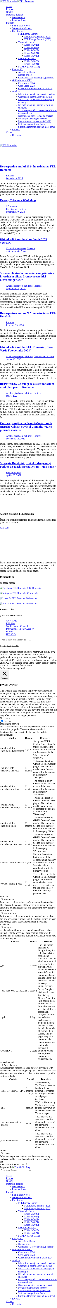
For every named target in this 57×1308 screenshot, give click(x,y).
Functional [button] (5, 896)
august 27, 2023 (13, 359)
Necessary (9, 721)
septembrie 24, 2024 (16, 288)
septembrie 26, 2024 (16, 251)
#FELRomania (33, 588)
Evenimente (11, 209)
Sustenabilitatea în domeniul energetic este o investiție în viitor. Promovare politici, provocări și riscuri (27, 276)
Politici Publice (13, 472)
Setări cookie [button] (6, 668)
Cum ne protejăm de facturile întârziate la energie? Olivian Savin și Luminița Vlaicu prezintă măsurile (26, 427)
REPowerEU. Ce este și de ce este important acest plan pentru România (27, 385)
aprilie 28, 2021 (13, 475)
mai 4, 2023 (11, 395)
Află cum (4, 527)
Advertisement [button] (7, 1062)
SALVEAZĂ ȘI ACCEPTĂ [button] (14, 1164)
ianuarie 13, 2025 (14, 178)
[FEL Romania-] (8, 1)
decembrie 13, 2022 (15, 438)
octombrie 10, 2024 (15, 211)
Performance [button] (6, 910)
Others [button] (3, 1150)
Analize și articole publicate (19, 285)
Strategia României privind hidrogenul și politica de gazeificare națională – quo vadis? (28, 465)
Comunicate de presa (16, 248)
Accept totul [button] (19, 668)
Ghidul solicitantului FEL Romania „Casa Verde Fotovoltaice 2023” (26, 349)
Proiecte (10, 175)
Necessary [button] (5, 718)
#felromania (32, 593)
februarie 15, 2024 (15, 325)
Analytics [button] (4, 924)
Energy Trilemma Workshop (18, 200)
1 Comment (11, 206)
